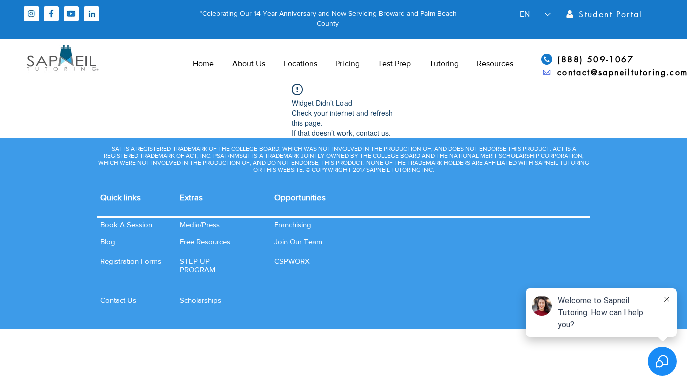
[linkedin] (91, 13)
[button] (118, 300)
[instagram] (31, 13)
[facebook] (51, 13)
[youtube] (71, 13)
